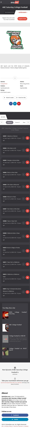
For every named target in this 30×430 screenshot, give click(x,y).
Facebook (16, 415)
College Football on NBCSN (17, 336)
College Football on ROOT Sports (18, 349)
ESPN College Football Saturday (18, 313)
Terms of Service (18, 426)
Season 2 (17, 122)
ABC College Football (15, 325)
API (2, 426)
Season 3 (9, 122)
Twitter (16, 419)
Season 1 (25, 122)
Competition (4, 84)
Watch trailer (10, 97)
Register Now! (22, 18)
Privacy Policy (8, 426)
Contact (26, 426)
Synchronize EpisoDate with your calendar (11, 382)
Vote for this (22, 97)
